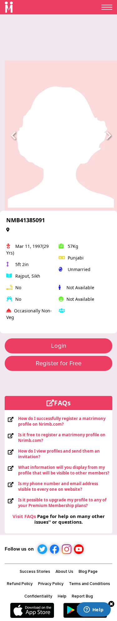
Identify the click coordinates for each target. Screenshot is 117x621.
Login (58, 346)
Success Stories (35, 571)
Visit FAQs (24, 516)
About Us (64, 571)
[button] (13, 135)
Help (62, 596)
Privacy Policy (51, 583)
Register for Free (58, 363)
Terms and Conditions (89, 583)
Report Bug (82, 596)
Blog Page (88, 571)
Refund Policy (20, 583)
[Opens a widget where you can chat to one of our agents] (93, 610)
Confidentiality (38, 596)
